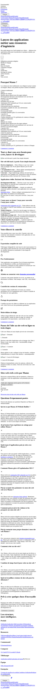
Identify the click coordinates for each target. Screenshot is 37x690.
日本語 (29, 19)
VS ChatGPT (4, 652)
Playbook (23, 637)
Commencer (4, 23)
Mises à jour (16, 635)
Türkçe (14, 19)
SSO (10, 666)
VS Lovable (11, 652)
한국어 (33, 19)
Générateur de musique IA (22, 625)
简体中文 (18, 19)
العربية (2, 21)
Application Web (11, 624)
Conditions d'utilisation (25, 672)
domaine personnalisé (27, 274)
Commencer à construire (7, 610)
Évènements (4, 645)
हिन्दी (8, 21)
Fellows (9, 645)
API (7, 637)
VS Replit (17, 652)
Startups (18, 637)
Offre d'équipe (12, 637)
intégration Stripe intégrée (20, 496)
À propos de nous (5, 672)
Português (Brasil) (18, 18)
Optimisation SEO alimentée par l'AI (11, 205)
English (7, 16)
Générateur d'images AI (8, 625)
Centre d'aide (22, 635)
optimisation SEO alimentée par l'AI (20, 475)
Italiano (11, 18)
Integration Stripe (5, 192)
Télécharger (4, 635)
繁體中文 (24, 19)
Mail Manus (25, 627)
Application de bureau (17, 659)
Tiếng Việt (9, 19)
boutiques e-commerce (7, 457)
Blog (8, 635)
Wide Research (17, 627)
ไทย (5, 21)
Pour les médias (14, 672)
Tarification (4, 624)
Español (11, 16)
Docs (11, 635)
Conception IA (20, 624)
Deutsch (3, 16)
